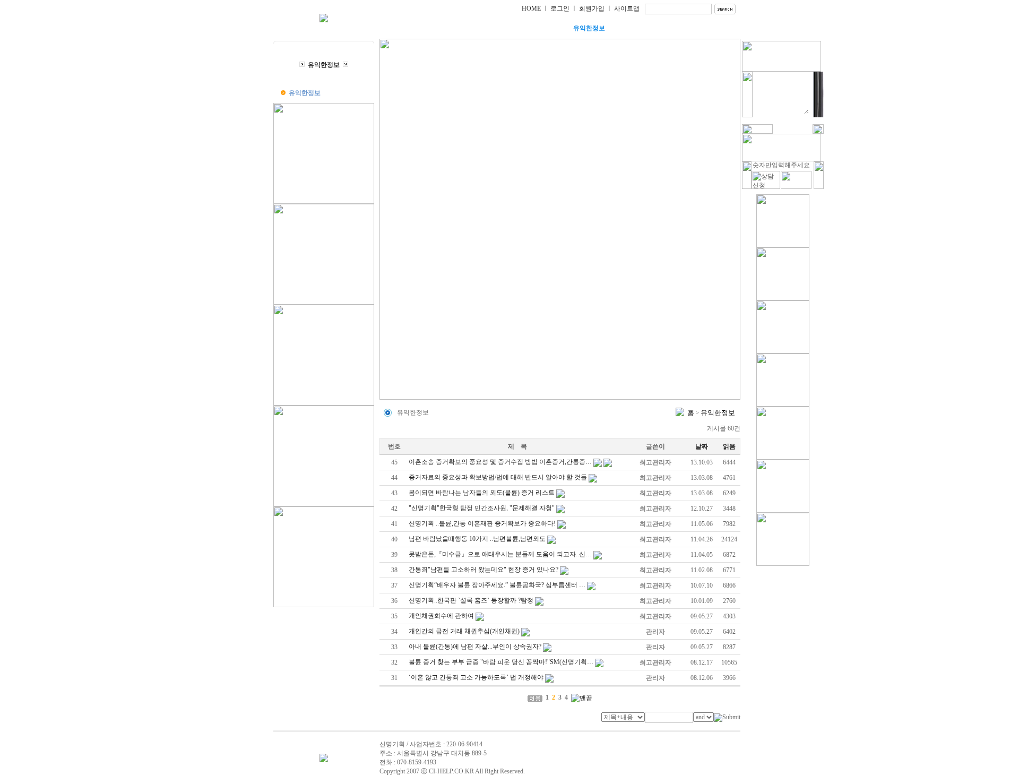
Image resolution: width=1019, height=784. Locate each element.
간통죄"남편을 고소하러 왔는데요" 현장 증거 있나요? (483, 569)
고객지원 (695, 28)
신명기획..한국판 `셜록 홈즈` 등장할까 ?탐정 (471, 600)
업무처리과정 (536, 28)
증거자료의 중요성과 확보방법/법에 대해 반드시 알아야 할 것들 (498, 477)
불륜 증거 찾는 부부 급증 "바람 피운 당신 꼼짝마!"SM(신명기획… (501, 662)
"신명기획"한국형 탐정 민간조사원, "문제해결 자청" (482, 508)
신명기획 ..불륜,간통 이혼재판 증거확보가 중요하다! (482, 523)
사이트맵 (627, 8)
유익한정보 (589, 28)
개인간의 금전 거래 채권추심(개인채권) (464, 631)
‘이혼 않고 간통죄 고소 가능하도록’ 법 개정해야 (476, 677)
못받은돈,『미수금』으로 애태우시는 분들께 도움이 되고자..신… (500, 554)
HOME (531, 8)
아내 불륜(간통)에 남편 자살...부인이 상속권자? (475, 646)
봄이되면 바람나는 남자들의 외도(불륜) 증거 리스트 (482, 492)
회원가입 (592, 8)
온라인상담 (642, 28)
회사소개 (430, 28)
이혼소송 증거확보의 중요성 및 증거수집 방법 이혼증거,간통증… (500, 462)
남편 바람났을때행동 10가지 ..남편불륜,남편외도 (477, 538)
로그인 (559, 8)
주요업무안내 (483, 28)
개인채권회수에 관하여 (441, 615)
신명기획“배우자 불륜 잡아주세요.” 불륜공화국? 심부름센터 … (497, 585)
